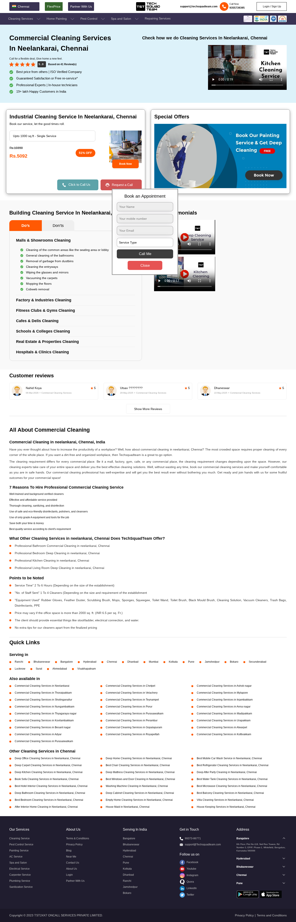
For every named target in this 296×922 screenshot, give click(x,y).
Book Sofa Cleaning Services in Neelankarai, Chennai (47, 779)
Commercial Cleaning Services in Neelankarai (42, 685)
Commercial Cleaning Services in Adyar (38, 734)
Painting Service (19, 850)
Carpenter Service (20, 874)
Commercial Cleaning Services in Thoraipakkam (43, 692)
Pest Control (89, 18)
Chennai (112, 661)
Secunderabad (257, 661)
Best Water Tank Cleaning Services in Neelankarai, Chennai (232, 779)
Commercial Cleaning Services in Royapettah (132, 734)
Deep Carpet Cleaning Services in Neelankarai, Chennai (48, 765)
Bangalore (66, 661)
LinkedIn (191, 888)
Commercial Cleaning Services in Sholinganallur (43, 699)
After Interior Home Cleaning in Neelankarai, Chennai (46, 806)
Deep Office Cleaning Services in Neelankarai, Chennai (47, 758)
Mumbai (153, 661)
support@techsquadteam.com (199, 6)
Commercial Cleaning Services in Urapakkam (223, 720)
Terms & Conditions (77, 838)
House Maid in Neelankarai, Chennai (128, 806)
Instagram (192, 875)
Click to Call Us (79, 184)
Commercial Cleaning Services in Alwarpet (222, 727)
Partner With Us (81, 6)
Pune (191, 661)
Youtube (191, 868)
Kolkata (173, 661)
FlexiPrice (53, 6)
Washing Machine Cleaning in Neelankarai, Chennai (137, 786)
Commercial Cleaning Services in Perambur (132, 720)
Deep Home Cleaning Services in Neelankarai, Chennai (139, 758)
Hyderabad (89, 661)
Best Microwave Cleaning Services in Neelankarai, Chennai (232, 786)
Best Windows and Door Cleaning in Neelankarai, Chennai (140, 779)
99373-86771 (193, 838)
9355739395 (237, 7)
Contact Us (72, 862)
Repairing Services (158, 18)
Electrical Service (19, 868)
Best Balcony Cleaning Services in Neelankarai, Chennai (230, 792)
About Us (71, 868)
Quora (190, 881)
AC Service (16, 856)
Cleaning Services (21, 18)
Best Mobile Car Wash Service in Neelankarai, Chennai (229, 758)
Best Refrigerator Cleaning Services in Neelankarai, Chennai (232, 765)
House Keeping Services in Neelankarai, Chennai (226, 806)
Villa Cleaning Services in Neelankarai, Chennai (225, 799)
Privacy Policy (74, 844)
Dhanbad (132, 661)
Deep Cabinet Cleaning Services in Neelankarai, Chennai (140, 792)
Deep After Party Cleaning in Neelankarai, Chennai (227, 772)
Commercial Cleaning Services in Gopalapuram (134, 727)
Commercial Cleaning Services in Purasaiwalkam (44, 741)
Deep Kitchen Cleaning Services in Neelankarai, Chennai (49, 772)
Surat (39, 668)
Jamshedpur (212, 661)
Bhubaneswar (42, 661)
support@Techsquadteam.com (203, 844)
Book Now (125, 163)
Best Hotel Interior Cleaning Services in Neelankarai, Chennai (51, 786)
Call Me (145, 254)
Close (145, 265)
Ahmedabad (59, 668)
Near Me (71, 856)
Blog (69, 850)
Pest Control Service (21, 844)
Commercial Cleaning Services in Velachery (132, 692)
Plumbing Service (19, 880)
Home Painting (57, 18)
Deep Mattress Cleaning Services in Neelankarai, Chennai (140, 772)
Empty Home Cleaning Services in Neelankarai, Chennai (139, 799)
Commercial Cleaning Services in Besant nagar (43, 727)
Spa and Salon (121, 18)
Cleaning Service (19, 838)
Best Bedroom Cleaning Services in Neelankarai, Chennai (49, 799)
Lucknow (20, 668)
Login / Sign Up (271, 6)
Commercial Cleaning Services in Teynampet (132, 699)
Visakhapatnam (86, 668)
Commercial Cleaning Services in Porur (129, 706)
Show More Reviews (148, 409)
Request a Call (122, 185)
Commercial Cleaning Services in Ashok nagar (224, 685)
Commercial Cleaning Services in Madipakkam (224, 713)
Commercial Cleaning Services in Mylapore (222, 692)
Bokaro (234, 661)
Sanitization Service (21, 886)
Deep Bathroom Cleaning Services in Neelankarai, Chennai (50, 792)
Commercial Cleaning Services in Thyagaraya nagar (45, 713)
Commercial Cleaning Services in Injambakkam (225, 699)
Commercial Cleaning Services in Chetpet (130, 685)
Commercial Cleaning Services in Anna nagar (223, 706)
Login (69, 874)
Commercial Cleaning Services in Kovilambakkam (44, 720)
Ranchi (19, 661)
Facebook (192, 862)
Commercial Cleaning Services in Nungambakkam (44, 706)
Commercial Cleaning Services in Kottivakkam (224, 734)
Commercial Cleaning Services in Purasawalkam (134, 713)
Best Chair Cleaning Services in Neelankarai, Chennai (138, 765)
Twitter (190, 894)
